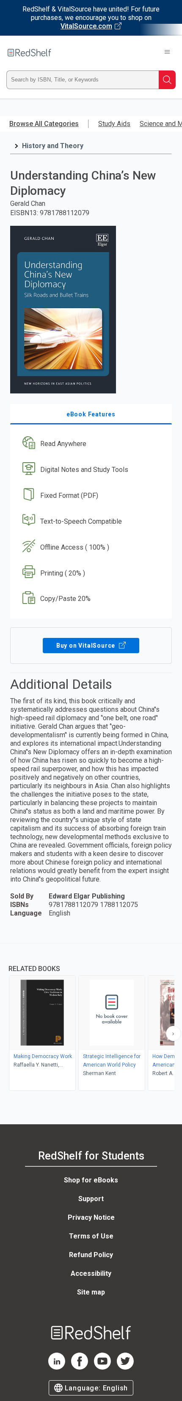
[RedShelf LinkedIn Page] (56, 1367)
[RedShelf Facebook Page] (79, 1367)
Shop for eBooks (91, 1180)
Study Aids (114, 124)
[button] (90, 444)
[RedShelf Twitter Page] (125, 1367)
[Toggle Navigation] (167, 53)
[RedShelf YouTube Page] (102, 1367)
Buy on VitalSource (86, 645)
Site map (91, 1292)
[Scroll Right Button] (173, 1033)
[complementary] (91, 1018)
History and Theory (52, 146)
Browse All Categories (44, 124)
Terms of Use (91, 1236)
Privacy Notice (91, 1217)
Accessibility (91, 1273)
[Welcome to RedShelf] (29, 53)
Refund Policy (91, 1255)
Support (91, 1199)
